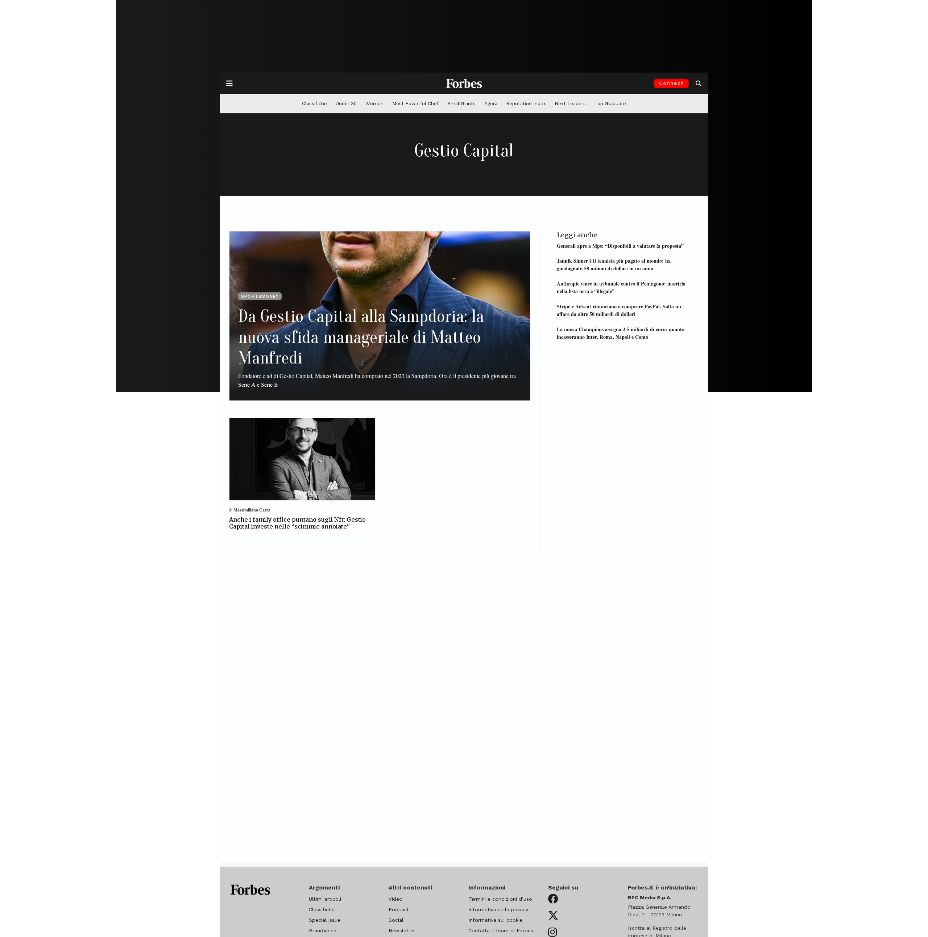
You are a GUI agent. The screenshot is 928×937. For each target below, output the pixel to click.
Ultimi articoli (325, 899)
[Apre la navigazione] (229, 83)
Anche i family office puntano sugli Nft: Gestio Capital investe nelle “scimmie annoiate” (297, 523)
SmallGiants (461, 103)
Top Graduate (610, 103)
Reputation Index (526, 103)
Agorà (490, 103)
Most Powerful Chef (415, 103)
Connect (671, 83)
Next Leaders (570, 103)
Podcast (399, 909)
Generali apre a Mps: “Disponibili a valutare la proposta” (620, 245)
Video (395, 899)
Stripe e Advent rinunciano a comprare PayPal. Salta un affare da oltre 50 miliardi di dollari (619, 309)
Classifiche (314, 103)
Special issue (324, 920)
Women (374, 103)
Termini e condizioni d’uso (500, 899)
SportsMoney (260, 296)
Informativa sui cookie (495, 920)
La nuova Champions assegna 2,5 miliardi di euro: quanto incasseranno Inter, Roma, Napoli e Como (620, 332)
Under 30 (346, 103)
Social (396, 920)
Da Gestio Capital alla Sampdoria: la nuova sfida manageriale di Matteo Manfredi (361, 337)
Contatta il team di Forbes (500, 930)
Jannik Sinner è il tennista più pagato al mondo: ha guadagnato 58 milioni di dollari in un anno (614, 264)
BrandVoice (322, 930)
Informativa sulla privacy (498, 909)
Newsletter (402, 930)
